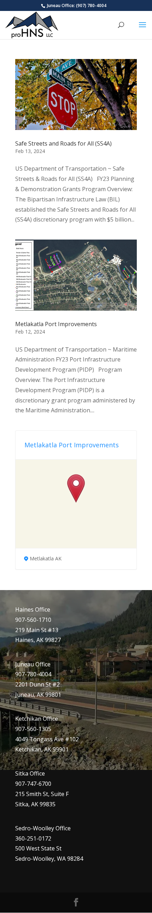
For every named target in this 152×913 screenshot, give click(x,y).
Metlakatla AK (46, 558)
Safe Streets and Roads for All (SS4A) (63, 143)
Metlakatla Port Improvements (56, 324)
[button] (76, 489)
